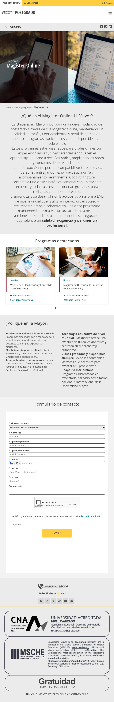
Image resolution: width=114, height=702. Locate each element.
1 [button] (56, 308)
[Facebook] (101, 26)
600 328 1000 (32, 3)
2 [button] (58, 308)
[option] (30, 277)
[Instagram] (105, 26)
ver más (63, 594)
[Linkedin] (110, 26)
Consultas (11, 3)
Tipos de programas (22, 107)
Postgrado (15, 26)
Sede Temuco (107, 2)
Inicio (8, 107)
